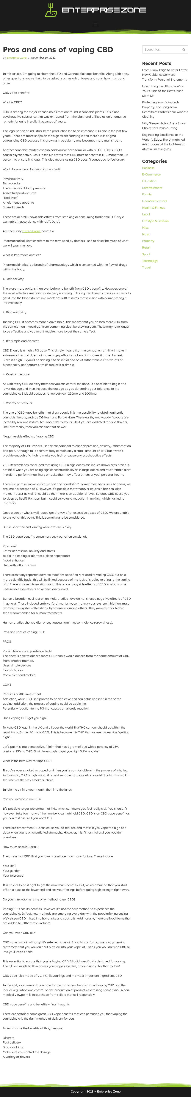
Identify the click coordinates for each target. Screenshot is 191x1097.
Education (149, 181)
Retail (146, 247)
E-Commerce (151, 174)
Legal (146, 214)
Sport (146, 254)
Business (148, 168)
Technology (150, 261)
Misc (145, 227)
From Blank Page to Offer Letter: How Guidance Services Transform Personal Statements (165, 74)
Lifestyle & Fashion (155, 221)
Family (147, 194)
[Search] (184, 49)
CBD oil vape (31, 231)
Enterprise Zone (16, 57)
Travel (146, 267)
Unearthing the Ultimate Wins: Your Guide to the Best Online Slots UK (163, 91)
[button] (96, 24)
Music (146, 234)
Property (148, 241)
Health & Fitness (153, 207)
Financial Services (154, 201)
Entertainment (152, 188)
